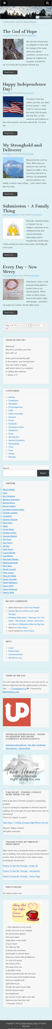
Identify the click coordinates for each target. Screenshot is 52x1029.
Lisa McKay (8, 556)
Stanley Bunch (14, 611)
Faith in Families (15, 414)
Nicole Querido (9, 569)
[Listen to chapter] (28, 688)
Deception (12, 404)
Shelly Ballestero (10, 582)
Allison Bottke (9, 489)
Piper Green (8, 573)
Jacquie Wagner (10, 536)
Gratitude (12, 424)
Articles (11, 397)
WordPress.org (15, 658)
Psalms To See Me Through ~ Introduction (21, 871)
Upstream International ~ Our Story (21, 745)
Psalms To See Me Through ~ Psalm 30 (20, 866)
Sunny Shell (8, 586)
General (12, 417)
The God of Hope (20, 31)
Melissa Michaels (10, 563)
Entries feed (13, 651)
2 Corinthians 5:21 (19, 688)
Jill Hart (6, 546)
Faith (10, 410)
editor (5, 526)
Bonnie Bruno (9, 503)
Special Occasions (16, 440)
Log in (11, 648)
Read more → (10, 72)
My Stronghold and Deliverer (22, 147)
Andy (5, 493)
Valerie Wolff (8, 592)
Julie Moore (8, 549)
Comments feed (15, 654)
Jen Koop (7, 539)
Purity (10, 434)
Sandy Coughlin (10, 579)
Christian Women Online (29, 1023)
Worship (12, 457)
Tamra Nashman (10, 589)
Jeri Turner (7, 543)
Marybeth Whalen (10, 559)
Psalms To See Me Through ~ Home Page (21, 876)
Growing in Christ (16, 427)
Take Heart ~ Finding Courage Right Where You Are (25, 823)
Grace (11, 420)
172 (6, 329)
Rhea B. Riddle (9, 576)
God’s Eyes (22, 627)
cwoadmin (8, 35)
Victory (11, 454)
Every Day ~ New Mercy (20, 269)
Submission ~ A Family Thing (26, 208)
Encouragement (15, 407)
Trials (10, 447)
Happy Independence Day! (24, 87)
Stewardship (13, 444)
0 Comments (31, 35)
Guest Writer (8, 529)
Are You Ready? (33, 607)
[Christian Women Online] (26, 12)
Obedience (13, 430)
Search (6, 468)
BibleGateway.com (11, 692)
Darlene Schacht (10, 519)
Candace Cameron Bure (13, 509)
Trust (10, 450)
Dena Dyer (7, 523)
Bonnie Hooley (9, 506)
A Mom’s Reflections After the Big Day (27, 624)
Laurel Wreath (9, 553)
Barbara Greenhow (12, 215)
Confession (13, 400)
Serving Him (13, 437)
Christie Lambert (11, 275)
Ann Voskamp (9, 496)
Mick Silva (7, 566)
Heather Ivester (10, 533)
